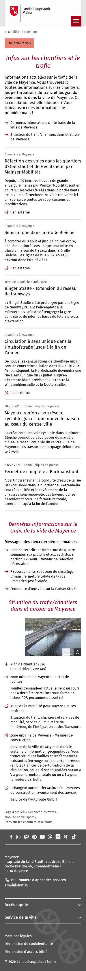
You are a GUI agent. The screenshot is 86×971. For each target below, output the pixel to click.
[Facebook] (11, 836)
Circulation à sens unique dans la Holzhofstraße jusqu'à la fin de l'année (38, 347)
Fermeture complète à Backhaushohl (41, 471)
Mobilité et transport (22, 32)
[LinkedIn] (58, 836)
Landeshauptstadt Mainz (36, 962)
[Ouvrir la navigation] (76, 21)
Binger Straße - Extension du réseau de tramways (41, 291)
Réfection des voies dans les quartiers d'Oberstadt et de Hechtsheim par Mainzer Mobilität (43, 166)
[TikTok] (74, 836)
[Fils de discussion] (50, 836)
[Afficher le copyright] (76, 652)
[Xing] (66, 836)
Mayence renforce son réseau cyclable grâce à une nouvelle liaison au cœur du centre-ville (42, 418)
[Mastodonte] (26, 836)
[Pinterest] (34, 836)
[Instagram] (18, 836)
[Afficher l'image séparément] (64, 652)
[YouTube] (42, 836)
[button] (19, 43)
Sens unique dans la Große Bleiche (40, 232)
